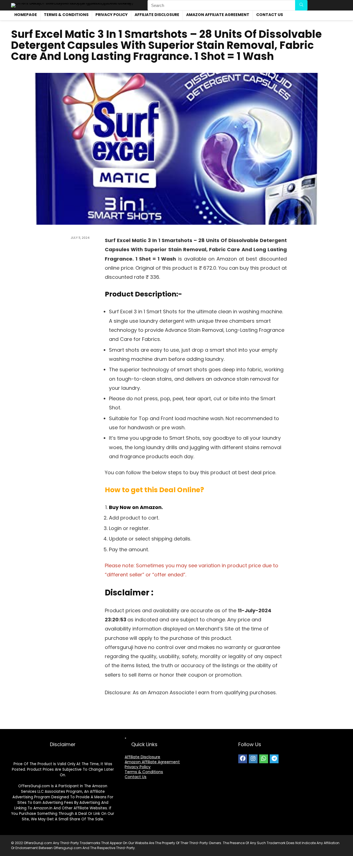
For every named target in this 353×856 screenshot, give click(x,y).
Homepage (25, 14)
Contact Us (269, 14)
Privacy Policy (111, 14)
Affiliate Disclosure (157, 14)
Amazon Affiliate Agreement (217, 14)
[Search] (301, 5)
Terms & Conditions (66, 14)
